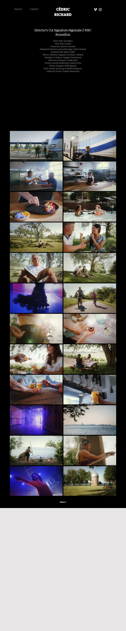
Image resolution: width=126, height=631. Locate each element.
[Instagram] (100, 9)
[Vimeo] (95, 9)
